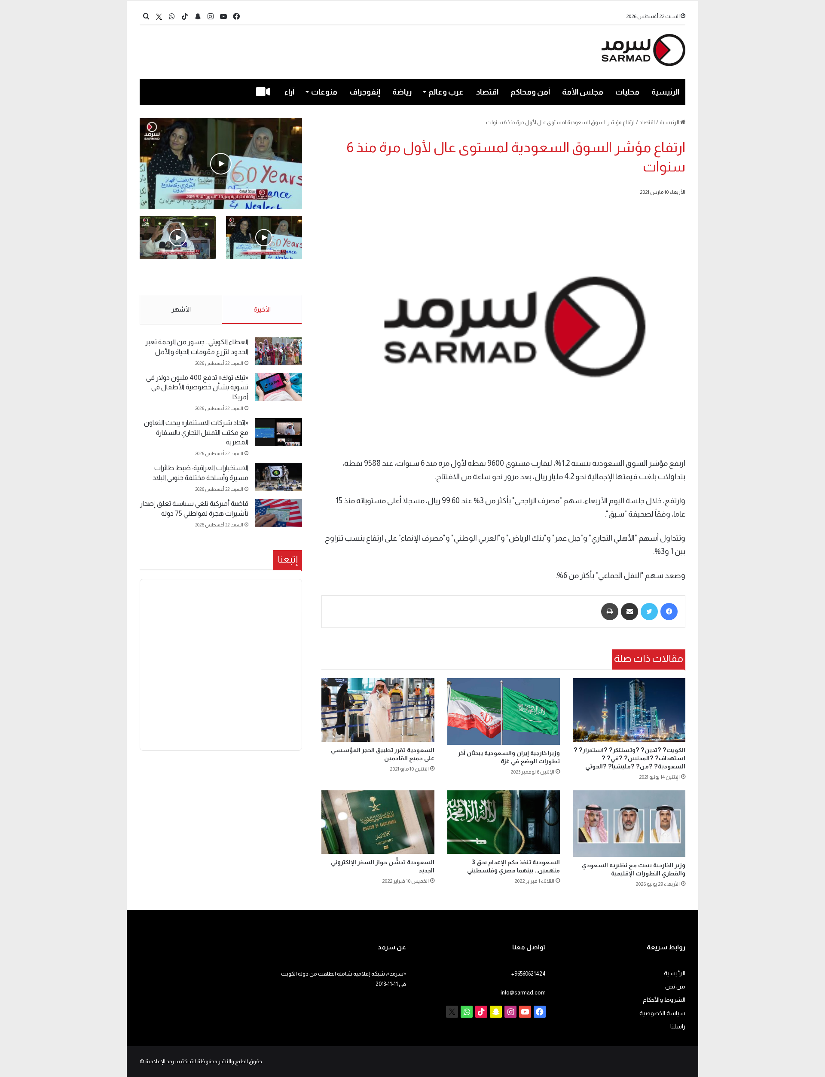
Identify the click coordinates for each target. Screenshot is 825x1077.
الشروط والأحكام (664, 1000)
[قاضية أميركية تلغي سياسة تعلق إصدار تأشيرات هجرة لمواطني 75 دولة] (278, 513)
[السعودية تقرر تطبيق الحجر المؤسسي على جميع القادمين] (377, 710)
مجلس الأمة (582, 92)
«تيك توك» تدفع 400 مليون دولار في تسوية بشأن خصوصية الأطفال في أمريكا (197, 387)
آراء (289, 92)
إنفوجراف (365, 92)
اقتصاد (487, 92)
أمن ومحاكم (530, 92)
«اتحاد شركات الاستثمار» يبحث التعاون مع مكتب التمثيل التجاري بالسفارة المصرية (196, 432)
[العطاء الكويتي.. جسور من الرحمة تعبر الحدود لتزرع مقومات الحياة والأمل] (278, 351)
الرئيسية (665, 92)
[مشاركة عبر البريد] (629, 611)
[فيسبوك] (669, 611)
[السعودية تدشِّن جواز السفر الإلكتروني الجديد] (377, 822)
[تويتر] (649, 611)
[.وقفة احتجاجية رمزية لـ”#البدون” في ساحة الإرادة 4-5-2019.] (221, 163)
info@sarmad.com (523, 992)
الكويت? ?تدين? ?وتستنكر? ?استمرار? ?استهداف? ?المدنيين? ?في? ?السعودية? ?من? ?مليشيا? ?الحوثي (629, 758)
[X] (159, 16)
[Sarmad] (643, 50)
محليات (627, 92)
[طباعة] (609, 611)
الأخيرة (262, 309)
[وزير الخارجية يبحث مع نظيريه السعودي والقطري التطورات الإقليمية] (629, 823)
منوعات (324, 92)
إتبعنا (288, 559)
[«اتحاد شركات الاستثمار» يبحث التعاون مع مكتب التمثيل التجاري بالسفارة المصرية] (278, 432)
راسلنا (677, 1026)
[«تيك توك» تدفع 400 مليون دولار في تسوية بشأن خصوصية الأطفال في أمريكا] (278, 387)
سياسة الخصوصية (662, 1013)
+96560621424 (528, 973)
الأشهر (181, 309)
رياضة (402, 92)
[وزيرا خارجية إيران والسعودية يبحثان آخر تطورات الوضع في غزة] (503, 711)
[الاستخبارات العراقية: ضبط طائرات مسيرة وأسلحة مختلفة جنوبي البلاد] (278, 477)
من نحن (675, 986)
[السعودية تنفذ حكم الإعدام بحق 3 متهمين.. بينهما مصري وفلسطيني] (503, 822)
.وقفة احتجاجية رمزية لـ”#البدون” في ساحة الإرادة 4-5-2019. (265, 277)
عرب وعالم (446, 92)
